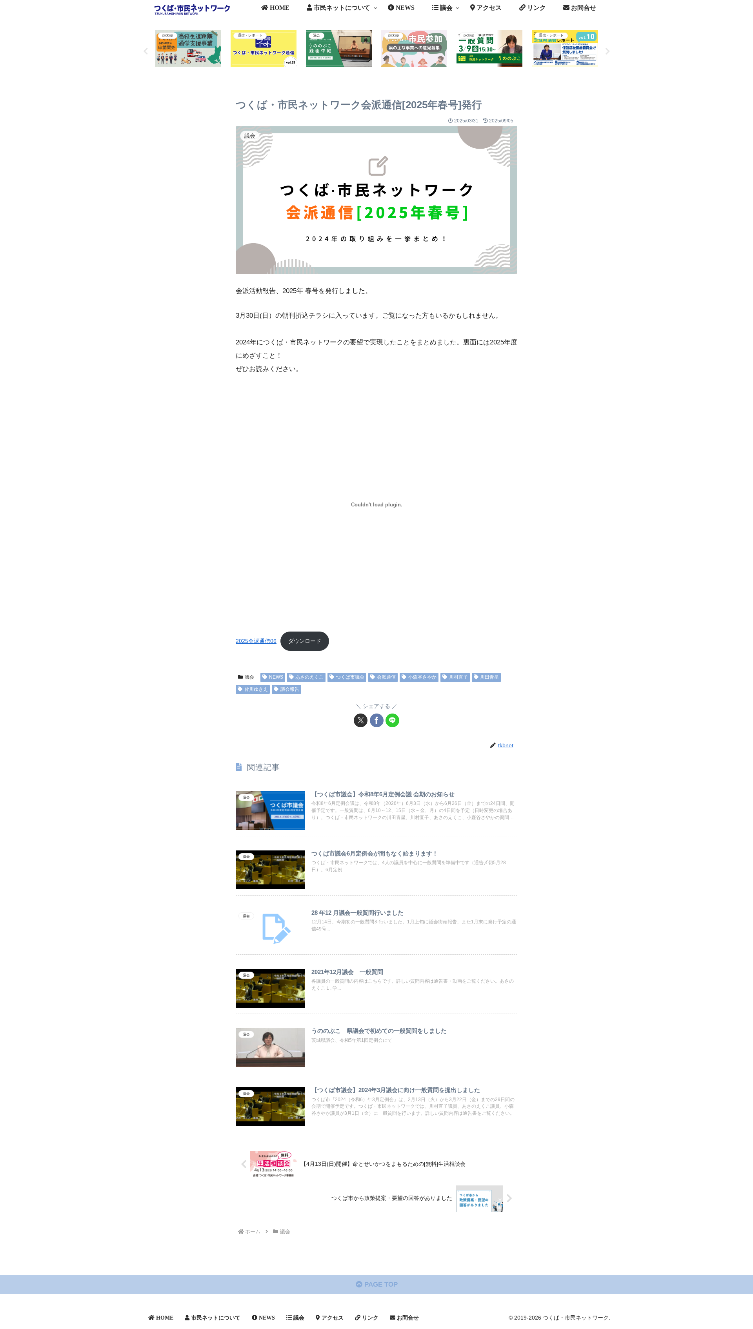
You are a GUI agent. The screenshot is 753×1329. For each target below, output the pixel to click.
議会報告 (289, 689)
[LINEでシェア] (392, 720)
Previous (145, 51)
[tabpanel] (188, 50)
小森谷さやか (422, 677)
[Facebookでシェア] (377, 720)
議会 (249, 677)
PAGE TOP (380, 1284)
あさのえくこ (309, 677)
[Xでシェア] (360, 720)
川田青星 (489, 677)
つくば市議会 (350, 677)
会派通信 (386, 677)
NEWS (276, 677)
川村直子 (458, 677)
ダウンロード (304, 641)
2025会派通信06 (256, 641)
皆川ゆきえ (256, 689)
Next (607, 51)
